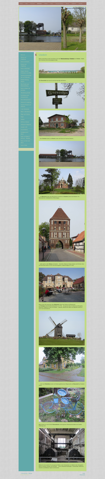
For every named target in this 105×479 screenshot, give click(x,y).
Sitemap (30, 473)
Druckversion (24, 473)
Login (83, 473)
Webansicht (82, 474)
